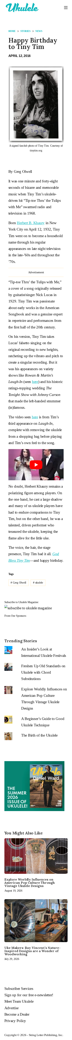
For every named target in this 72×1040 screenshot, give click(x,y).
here (35, 382)
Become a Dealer (16, 1014)
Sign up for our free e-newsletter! (28, 995)
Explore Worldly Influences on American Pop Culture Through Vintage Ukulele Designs (29, 882)
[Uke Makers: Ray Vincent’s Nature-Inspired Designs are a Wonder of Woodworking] (36, 920)
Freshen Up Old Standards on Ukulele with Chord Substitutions (43, 672)
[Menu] (66, 7)
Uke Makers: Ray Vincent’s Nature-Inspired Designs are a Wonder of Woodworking (32, 951)
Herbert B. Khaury (31, 223)
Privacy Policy (15, 1021)
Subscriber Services (18, 988)
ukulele (38, 582)
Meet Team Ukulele (19, 1001)
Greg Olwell (18, 582)
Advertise (11, 1008)
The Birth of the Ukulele (39, 735)
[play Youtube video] (36, 464)
